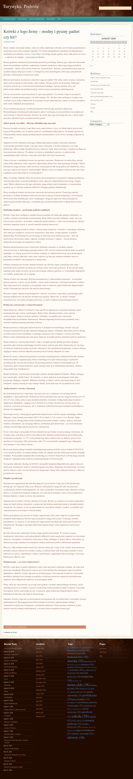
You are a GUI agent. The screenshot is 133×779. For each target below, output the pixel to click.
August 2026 (40, 648)
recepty (77, 705)
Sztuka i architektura (10, 673)
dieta (70, 664)
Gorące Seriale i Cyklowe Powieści (15, 709)
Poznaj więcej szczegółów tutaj (100, 85)
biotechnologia (76, 653)
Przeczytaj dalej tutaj (97, 89)
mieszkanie (76, 681)
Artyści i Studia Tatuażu (11, 748)
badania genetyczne (78, 650)
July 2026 (39, 652)
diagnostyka (90, 661)
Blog (92, 111)
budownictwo (77, 657)
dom (76, 665)
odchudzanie (84, 688)
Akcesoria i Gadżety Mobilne (13, 648)
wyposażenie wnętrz (88, 727)
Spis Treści (22, 19)
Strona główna (9, 19)
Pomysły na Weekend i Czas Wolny (15, 755)
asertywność (88, 647)
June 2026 (39, 656)
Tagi (59, 19)
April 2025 (39, 709)
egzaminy (72, 667)
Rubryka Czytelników (11, 722)
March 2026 (40, 667)
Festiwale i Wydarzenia (11, 654)
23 (124, 54)
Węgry (6, 691)
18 (98, 54)
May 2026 (39, 660)
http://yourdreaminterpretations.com (101, 96)
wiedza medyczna (78, 725)
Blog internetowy (36, 19)
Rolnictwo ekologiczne (75, 709)
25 (98, 57)
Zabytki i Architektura (11, 660)
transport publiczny (80, 722)
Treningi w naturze (10, 761)
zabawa (71, 730)
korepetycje (73, 673)
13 (108, 51)
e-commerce (86, 664)
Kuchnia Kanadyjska (10, 667)
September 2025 (41, 690)
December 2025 (41, 678)
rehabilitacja (90, 706)
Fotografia (7, 716)
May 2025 (39, 705)
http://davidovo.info (97, 100)
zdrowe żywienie (83, 733)
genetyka (76, 669)
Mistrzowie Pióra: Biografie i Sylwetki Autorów (16, 741)
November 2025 (41, 682)
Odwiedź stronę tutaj (97, 93)
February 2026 (40, 671)
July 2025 (39, 697)
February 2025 (40, 716)
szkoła (80, 716)
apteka (78, 647)
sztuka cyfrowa (78, 720)
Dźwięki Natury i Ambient (12, 734)
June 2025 (39, 701)
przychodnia (81, 699)
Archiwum (51, 19)
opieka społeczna (78, 692)
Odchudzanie (8, 697)
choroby (75, 661)
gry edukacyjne (89, 670)
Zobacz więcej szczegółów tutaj (100, 77)
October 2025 (40, 686)
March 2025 (40, 712)
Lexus (6, 679)
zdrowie (76, 737)
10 (93, 51)
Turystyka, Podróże (21, 6)
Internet (93, 108)
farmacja (82, 667)
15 (119, 51)
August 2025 (40, 694)
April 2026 (39, 663)
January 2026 (40, 675)
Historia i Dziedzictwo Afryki (13, 767)
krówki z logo (30, 54)
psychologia (72, 702)
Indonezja (7, 685)
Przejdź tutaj (94, 81)
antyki (70, 647)
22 (119, 54)
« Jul (90, 65)
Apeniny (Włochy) (10, 728)
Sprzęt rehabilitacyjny (10, 703)
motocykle (78, 684)
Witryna (93, 104)
